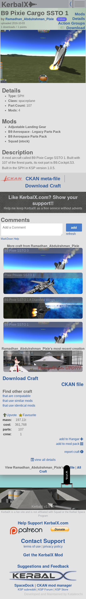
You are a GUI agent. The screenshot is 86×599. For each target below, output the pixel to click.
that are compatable (17, 396)
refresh (71, 233)
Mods (80, 14)
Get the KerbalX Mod (43, 555)
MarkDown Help (10, 238)
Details (78, 19)
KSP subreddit (27, 589)
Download (75, 28)
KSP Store (61, 589)
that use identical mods (19, 405)
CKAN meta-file (43, 178)
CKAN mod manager (54, 585)
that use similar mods (18, 400)
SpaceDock (24, 585)
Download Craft (43, 185)
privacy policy (53, 546)
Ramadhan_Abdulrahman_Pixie (29, 19)
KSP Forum (45, 589)
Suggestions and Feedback (43, 566)
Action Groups (71, 23)
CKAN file (72, 384)
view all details (45, 459)
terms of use (32, 546)
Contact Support (43, 541)
